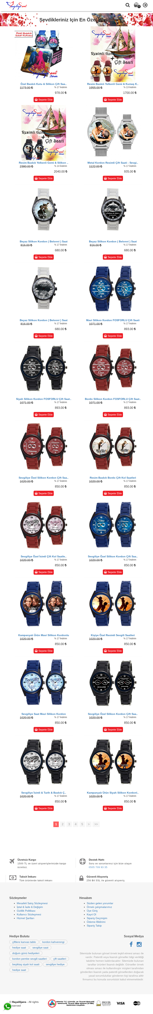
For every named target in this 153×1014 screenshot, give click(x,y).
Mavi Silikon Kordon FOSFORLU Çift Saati (113, 320)
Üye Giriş (92, 910)
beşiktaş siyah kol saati (25, 964)
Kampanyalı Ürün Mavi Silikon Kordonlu (43, 635)
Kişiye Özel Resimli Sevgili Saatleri (113, 635)
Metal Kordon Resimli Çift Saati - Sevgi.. (113, 162)
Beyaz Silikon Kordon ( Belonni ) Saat (44, 241)
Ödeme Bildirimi (96, 921)
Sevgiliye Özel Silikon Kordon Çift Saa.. (43, 477)
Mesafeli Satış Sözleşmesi (32, 903)
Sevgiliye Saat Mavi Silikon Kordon (43, 713)
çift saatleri (59, 958)
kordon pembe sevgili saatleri (29, 958)
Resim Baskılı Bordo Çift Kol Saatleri (113, 477)
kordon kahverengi (53, 941)
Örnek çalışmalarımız (99, 906)
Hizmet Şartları (25, 918)
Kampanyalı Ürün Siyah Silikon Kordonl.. (113, 792)
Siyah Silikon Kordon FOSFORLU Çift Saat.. (43, 398)
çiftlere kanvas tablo (24, 941)
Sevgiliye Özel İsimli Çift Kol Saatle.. (43, 556)
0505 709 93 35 (98, 867)
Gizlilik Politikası (26, 910)
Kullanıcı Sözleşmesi (29, 914)
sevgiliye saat (40, 947)
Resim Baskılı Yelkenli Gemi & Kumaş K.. (112, 83)
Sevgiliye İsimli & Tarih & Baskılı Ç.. (43, 792)
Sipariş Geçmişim (97, 918)
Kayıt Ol (91, 914)
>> (96, 824)
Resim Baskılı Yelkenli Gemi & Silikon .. (43, 162)
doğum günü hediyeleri (25, 953)
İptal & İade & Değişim (30, 906)
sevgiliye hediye (55, 964)
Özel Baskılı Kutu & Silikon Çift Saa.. (44, 83)
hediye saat (19, 947)
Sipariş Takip (94, 925)
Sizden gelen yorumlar (100, 903)
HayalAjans (19, 1001)
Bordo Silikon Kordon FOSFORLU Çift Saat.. (113, 398)
